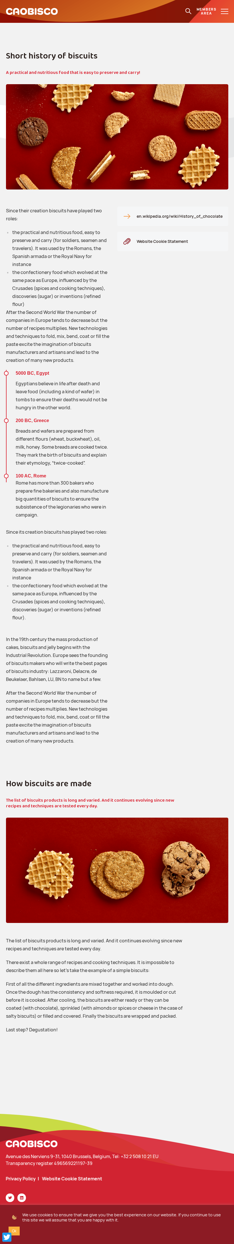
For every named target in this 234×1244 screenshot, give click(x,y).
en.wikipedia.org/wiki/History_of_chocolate (180, 216)
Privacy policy (21, 1179)
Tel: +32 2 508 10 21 (132, 1156)
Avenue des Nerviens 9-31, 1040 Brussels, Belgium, (59, 1156)
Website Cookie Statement (162, 241)
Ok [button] (14, 1230)
